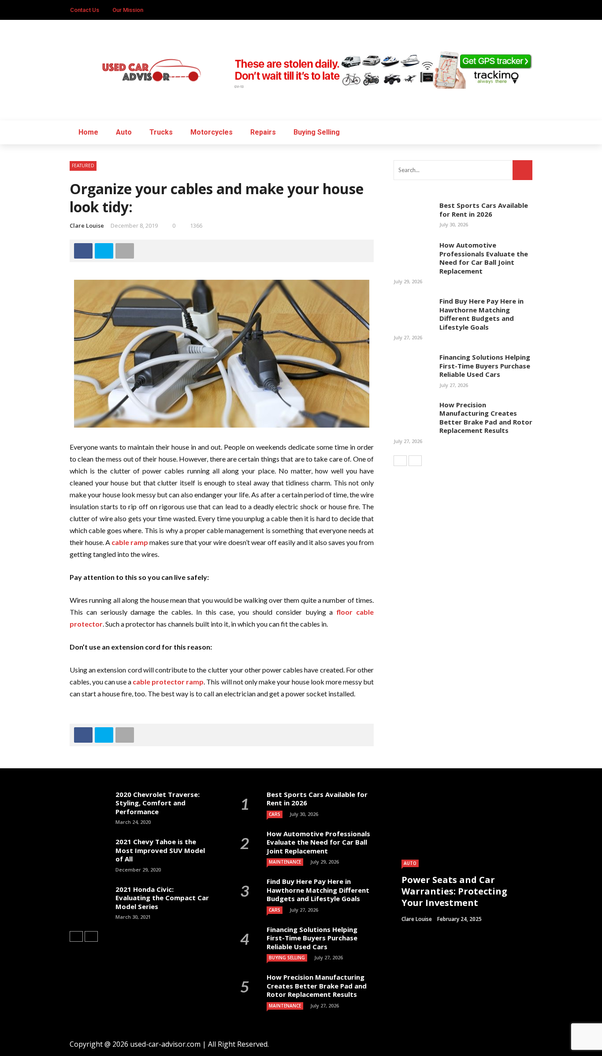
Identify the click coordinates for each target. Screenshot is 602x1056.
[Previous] (400, 460)
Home (88, 132)
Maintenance (285, 862)
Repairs (263, 132)
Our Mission (127, 10)
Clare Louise (87, 225)
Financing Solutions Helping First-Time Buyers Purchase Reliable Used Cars (484, 366)
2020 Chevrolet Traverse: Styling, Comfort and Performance (157, 803)
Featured (83, 165)
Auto (124, 132)
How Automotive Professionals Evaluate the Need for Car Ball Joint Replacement (483, 258)
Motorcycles (211, 132)
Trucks (161, 132)
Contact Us (84, 10)
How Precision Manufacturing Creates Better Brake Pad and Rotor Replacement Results (485, 417)
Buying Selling (317, 132)
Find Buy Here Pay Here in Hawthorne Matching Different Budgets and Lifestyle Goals (481, 314)
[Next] (415, 460)
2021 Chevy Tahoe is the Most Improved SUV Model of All (160, 850)
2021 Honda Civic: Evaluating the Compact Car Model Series (162, 898)
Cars (274, 814)
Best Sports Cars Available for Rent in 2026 (483, 209)
